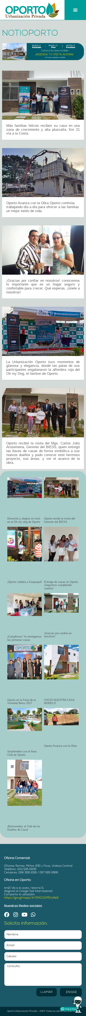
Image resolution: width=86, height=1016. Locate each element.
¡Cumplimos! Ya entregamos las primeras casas (24, 638)
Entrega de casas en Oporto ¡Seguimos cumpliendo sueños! (61, 585)
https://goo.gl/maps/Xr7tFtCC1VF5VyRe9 (31, 898)
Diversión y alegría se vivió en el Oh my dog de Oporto (23, 520)
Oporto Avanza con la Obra (60, 745)
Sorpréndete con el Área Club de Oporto (22, 753)
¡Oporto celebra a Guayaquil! (24, 581)
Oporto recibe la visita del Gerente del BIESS (59, 520)
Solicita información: (26, 923)
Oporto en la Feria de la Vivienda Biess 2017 (21, 701)
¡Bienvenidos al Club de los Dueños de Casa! (23, 828)
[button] (75, 9)
